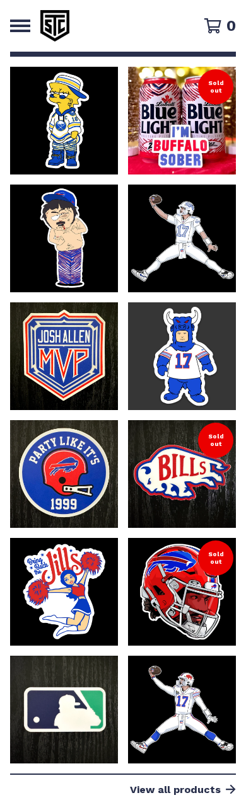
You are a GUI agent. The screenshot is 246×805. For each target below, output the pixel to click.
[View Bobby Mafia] (182, 356)
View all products (175, 790)
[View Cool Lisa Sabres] (64, 121)
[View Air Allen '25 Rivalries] (182, 238)
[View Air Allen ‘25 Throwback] (182, 709)
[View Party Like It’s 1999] (64, 474)
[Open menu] (20, 25)
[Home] (108, 26)
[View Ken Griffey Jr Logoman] (64, 709)
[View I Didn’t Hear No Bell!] (64, 238)
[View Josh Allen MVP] (64, 356)
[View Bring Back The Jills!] (64, 592)
